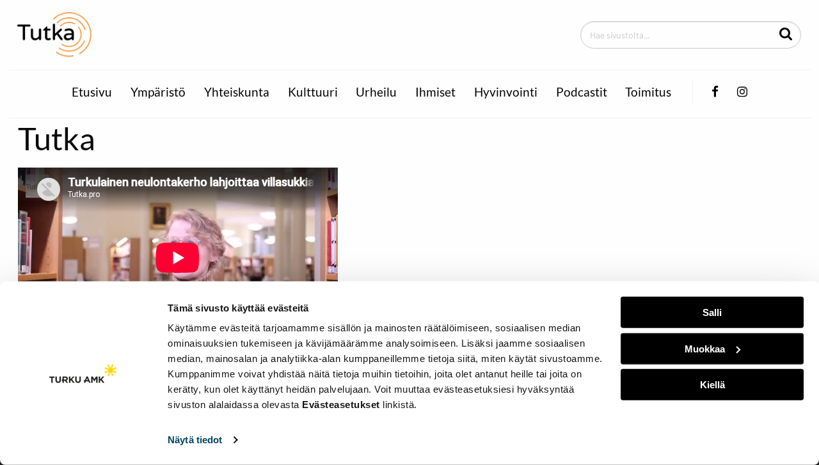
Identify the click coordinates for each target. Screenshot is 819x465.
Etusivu (92, 92)
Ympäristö (158, 92)
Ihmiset (435, 92)
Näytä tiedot (195, 439)
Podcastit (581, 92)
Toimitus (648, 92)
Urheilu (376, 92)
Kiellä (712, 384)
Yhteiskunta (236, 92)
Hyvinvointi (505, 92)
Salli (712, 312)
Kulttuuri (313, 92)
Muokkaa (705, 348)
